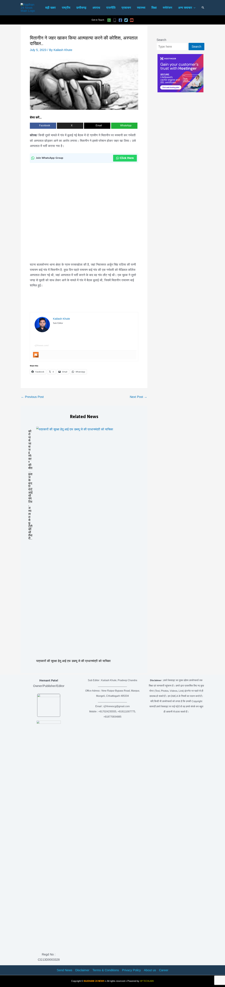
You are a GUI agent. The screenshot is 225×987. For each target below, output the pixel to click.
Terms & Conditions (105, 970)
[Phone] (115, 20)
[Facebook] (120, 20)
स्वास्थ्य (141, 7)
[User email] (36, 354)
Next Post (138, 396)
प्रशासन (126, 7)
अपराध (96, 7)
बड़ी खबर (50, 7)
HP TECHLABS (147, 981)
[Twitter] (126, 20)
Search (161, 39)
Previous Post (32, 396)
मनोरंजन (167, 7)
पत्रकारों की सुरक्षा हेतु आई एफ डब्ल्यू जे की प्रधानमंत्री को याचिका (73, 661)
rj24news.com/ (42, 345)
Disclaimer (82, 970)
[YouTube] (132, 20)
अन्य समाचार (185, 7)
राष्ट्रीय (66, 7)
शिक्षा (154, 7)
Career (163, 970)
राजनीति (110, 7)
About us (150, 970)
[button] (193, 7)
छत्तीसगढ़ (81, 7)
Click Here (127, 158)
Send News (64, 970)
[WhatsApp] (109, 20)
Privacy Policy (131, 970)
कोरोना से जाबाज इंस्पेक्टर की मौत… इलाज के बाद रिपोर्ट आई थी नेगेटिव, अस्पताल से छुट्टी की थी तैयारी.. (30, 485)
